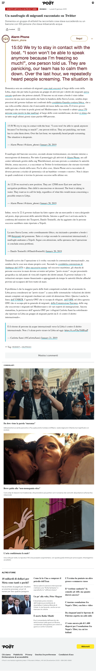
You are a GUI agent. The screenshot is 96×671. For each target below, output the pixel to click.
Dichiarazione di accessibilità (15, 657)
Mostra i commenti (48, 355)
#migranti (16, 236)
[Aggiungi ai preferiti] (19, 29)
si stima (83, 112)
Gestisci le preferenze (45, 654)
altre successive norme (36, 267)
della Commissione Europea (64, 303)
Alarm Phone (73, 157)
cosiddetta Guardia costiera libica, (68, 102)
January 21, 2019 (49, 337)
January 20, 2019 (48, 144)
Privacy (28, 654)
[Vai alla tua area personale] (93, 2)
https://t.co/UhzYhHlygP (76, 330)
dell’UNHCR (17, 299)
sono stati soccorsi (52, 88)
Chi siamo (6, 654)
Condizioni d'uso (66, 654)
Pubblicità (18, 654)
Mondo (43, 9)
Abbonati (85, 646)
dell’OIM (68, 299)
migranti (16, 347)
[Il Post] (48, 3)
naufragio (26, 347)
